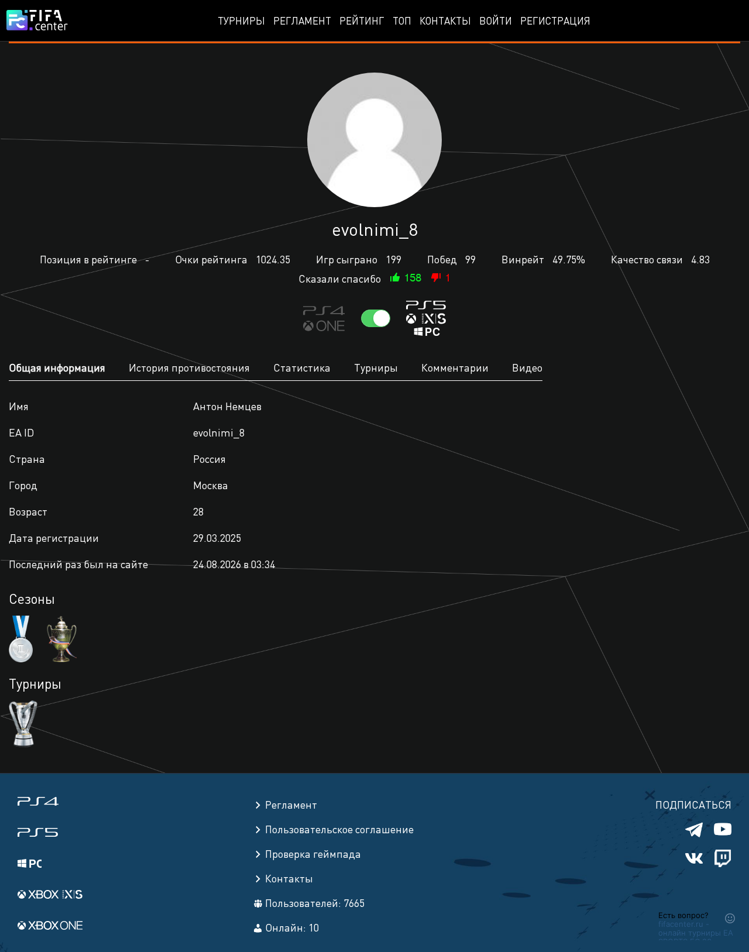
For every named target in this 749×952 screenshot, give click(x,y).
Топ (402, 20)
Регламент (302, 20)
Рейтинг (361, 20)
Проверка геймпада (313, 853)
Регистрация (555, 20)
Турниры (241, 20)
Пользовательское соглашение (339, 829)
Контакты (445, 20)
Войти (495, 20)
